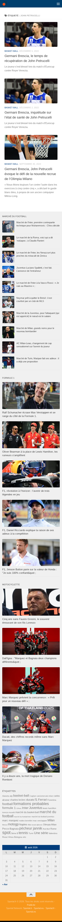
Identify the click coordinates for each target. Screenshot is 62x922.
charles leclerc (18, 800)
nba (29, 825)
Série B (14, 833)
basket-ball (11, 51)
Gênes (18, 808)
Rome (53, 828)
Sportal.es (31, 911)
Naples (23, 824)
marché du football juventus (43, 817)
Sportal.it (27, 908)
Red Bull (46, 829)
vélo (24, 837)
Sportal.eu (39, 908)
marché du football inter (22, 817)
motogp (13, 824)
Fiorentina (52, 800)
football (7, 804)
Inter (25, 807)
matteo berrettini (25, 821)
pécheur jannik (30, 828)
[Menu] (58, 3)
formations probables (31, 804)
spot (6, 832)
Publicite (31, 905)
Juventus (35, 808)
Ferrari (42, 799)
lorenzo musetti (8, 812)
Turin (31, 833)
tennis (23, 833)
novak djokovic (36, 825)
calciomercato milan (45, 796)
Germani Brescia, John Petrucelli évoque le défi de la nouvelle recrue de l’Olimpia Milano (30, 174)
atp (11, 796)
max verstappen (40, 821)
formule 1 (9, 807)
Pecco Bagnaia (10, 828)
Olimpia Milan (49, 824)
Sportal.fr (50, 908)
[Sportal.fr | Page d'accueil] (5, 3)
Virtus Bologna (15, 837)
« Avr (5, 884)
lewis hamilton (49, 808)
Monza (4, 825)
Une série (41, 833)
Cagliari (33, 796)
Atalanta (5, 796)
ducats (30, 799)
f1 (36, 799)
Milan (51, 820)
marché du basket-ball (27, 812)
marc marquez (10, 820)
